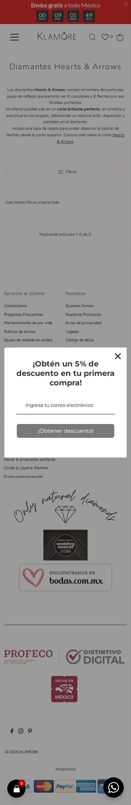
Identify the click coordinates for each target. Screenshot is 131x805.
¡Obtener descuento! (66, 430)
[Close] (118, 356)
